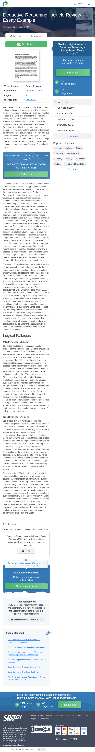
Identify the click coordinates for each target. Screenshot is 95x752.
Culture (58, 164)
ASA (35, 530)
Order (33, 715)
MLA (12, 530)
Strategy (58, 159)
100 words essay (65, 119)
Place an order (69, 704)
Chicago (27, 530)
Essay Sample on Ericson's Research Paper (25, 667)
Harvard (18, 530)
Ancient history (64, 113)
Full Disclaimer (19, 739)
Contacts (79, 715)
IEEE (40, 530)
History (69, 159)
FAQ (87, 715)
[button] (6, 4)
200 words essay (65, 125)
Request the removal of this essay (28, 619)
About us (70, 715)
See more (73, 136)
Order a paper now (26, 586)
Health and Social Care (75, 164)
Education (80, 159)
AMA (46, 530)
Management (73, 153)
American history (34, 90)
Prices (40, 715)
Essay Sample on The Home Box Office (23, 672)
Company (59, 153)
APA (6, 530)
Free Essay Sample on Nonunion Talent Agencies (27, 647)
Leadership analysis (63, 148)
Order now (26, 174)
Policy (79, 148)
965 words (31, 99)
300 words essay (65, 130)
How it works (60, 715)
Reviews (49, 715)
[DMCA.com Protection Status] (41, 732)
